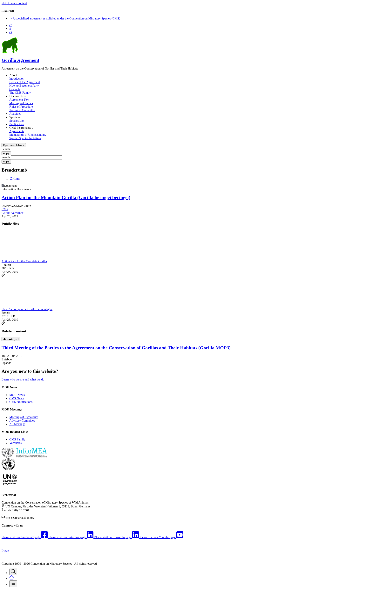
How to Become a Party (24, 85)
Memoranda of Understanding (27, 134)
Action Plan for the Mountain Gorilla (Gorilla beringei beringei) (66, 197)
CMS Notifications (20, 401)
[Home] (10, 52)
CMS (5, 209)
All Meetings (17, 424)
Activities (15, 113)
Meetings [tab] (12, 339)
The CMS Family (20, 92)
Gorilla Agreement (20, 60)
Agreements (16, 131)
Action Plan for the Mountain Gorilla (24, 261)
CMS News (16, 398)
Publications (16, 124)
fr (10, 28)
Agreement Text (19, 99)
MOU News (17, 394)
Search (6, 149)
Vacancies (15, 443)
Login (5, 550)
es (10, 32)
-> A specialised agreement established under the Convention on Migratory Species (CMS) (64, 18)
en (10, 25)
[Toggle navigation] (13, 572)
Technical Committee (22, 110)
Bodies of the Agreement (24, 82)
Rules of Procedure (21, 106)
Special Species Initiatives (25, 138)
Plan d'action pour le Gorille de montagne (27, 309)
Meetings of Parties (21, 103)
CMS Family (17, 439)
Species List (16, 120)
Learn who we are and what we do (23, 379)
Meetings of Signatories (23, 417)
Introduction (16, 78)
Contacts (14, 89)
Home (16, 178)
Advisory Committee (22, 420)
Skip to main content (14, 3)
